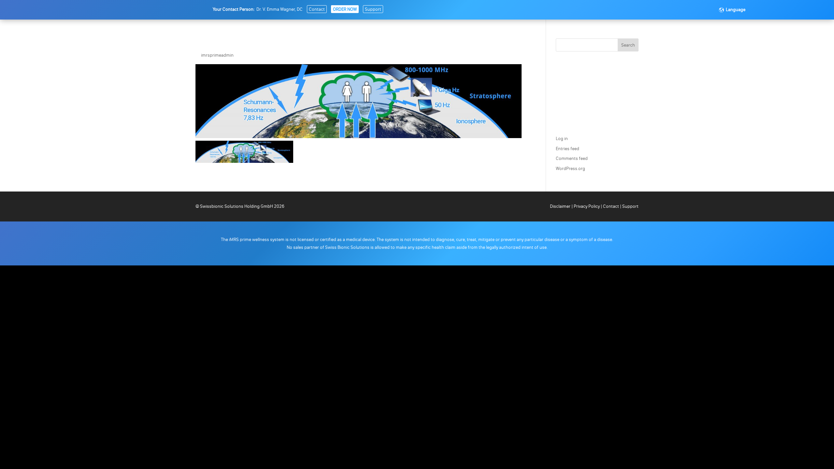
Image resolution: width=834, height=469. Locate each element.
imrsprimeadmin (217, 55)
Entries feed (567, 148)
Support (373, 9)
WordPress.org (570, 168)
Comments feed (572, 158)
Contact (317, 9)
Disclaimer (560, 206)
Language (735, 9)
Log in (562, 138)
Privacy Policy (587, 206)
